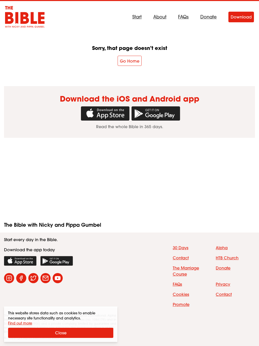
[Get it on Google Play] (155, 113)
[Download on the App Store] (20, 261)
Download (241, 17)
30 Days (180, 247)
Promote (181, 304)
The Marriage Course (186, 271)
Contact (181, 257)
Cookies (181, 294)
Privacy (223, 284)
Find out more (20, 323)
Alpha (222, 247)
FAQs (183, 17)
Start (137, 17)
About (159, 17)
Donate (208, 17)
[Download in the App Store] (104, 113)
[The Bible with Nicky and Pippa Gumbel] (25, 17)
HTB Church (227, 257)
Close (61, 332)
